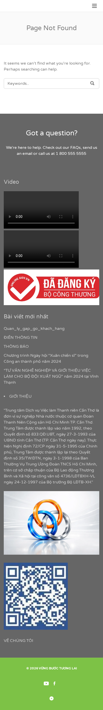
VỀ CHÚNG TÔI (18, 640)
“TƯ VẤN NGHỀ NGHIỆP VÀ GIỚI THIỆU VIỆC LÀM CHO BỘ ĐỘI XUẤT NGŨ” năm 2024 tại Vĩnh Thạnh (51, 376)
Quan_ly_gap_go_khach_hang (34, 328)
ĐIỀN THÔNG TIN (21, 337)
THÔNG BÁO (16, 346)
